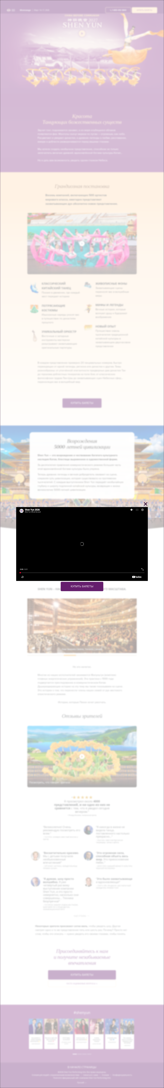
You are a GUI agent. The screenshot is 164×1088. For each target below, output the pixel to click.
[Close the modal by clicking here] (145, 504)
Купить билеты (82, 586)
